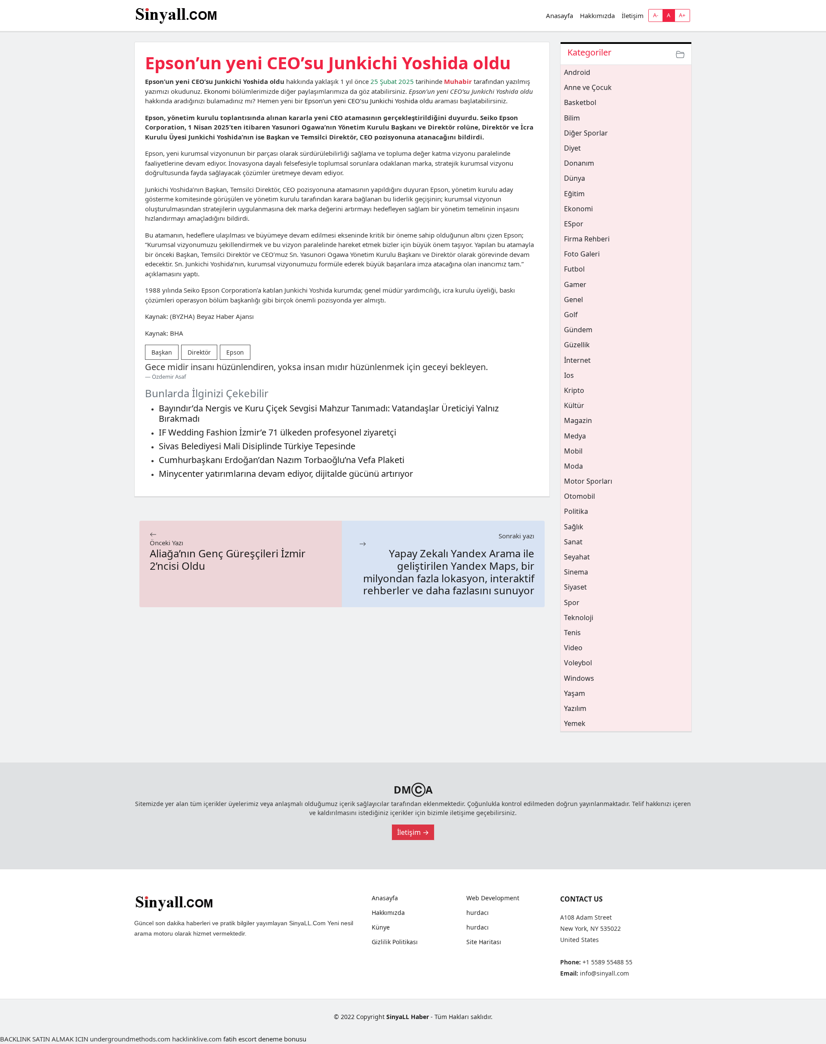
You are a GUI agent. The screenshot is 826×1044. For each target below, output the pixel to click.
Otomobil (579, 496)
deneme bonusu (282, 1039)
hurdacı (477, 913)
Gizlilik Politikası (395, 942)
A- (655, 15)
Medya (575, 436)
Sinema (576, 572)
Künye (381, 927)
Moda (573, 466)
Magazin (578, 420)
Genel (573, 299)
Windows (579, 678)
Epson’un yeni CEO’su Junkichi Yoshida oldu (369, 100)
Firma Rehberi (587, 239)
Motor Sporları (588, 481)
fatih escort (239, 1039)
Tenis (572, 632)
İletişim (633, 15)
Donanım (579, 163)
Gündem (578, 329)
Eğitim (574, 193)
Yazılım (575, 708)
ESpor (573, 224)
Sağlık (573, 526)
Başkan (161, 352)
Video (573, 647)
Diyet (572, 148)
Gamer (575, 284)
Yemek (575, 723)
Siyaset (575, 587)
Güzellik (577, 344)
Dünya (574, 178)
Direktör (199, 352)
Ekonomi (217, 91)
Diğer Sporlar (586, 133)
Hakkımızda (597, 15)
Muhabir (458, 81)
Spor (571, 602)
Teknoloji (578, 617)
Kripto (574, 390)
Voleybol (578, 662)
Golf (571, 314)
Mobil (573, 451)
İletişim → (413, 832)
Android (577, 72)
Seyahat (577, 557)
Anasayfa (559, 15)
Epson (235, 352)
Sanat (573, 542)
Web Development (492, 898)
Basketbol (580, 102)
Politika (576, 511)
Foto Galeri (582, 254)
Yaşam (574, 693)
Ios (569, 375)
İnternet (577, 360)
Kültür (574, 405)
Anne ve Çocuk (588, 87)
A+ (682, 15)
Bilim (572, 118)
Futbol (574, 269)
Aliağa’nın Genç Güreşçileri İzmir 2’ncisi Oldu (227, 559)
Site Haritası (483, 942)
